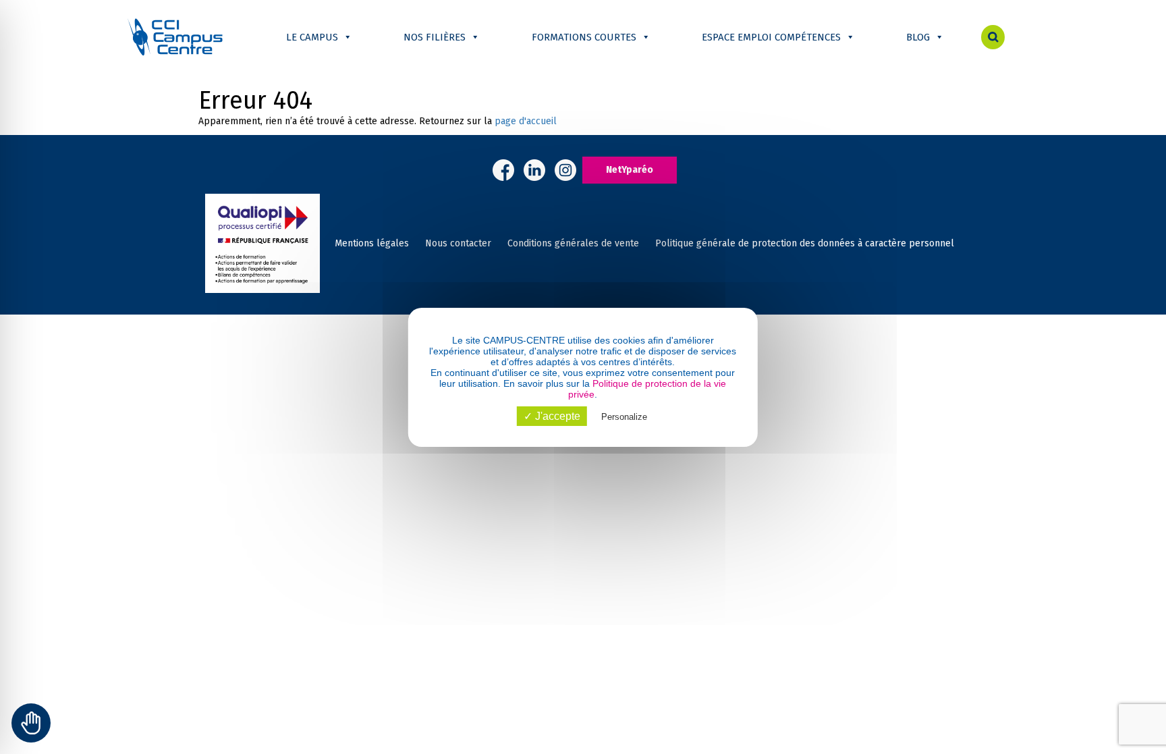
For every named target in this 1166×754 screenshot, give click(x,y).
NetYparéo (629, 170)
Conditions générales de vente (573, 243)
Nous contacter (458, 243)
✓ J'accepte (552, 416)
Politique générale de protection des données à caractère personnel (804, 243)
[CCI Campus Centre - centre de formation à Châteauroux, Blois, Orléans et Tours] (175, 37)
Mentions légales (372, 243)
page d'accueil (526, 121)
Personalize (624, 417)
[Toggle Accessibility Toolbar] (31, 723)
